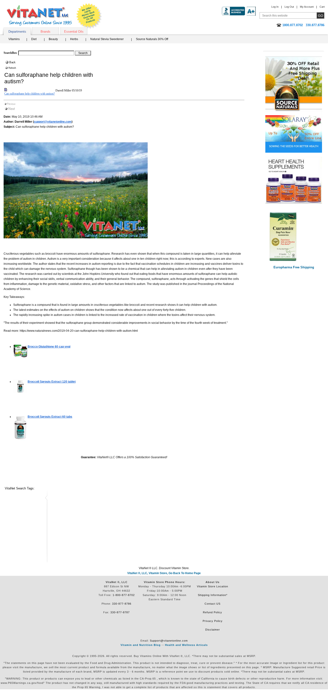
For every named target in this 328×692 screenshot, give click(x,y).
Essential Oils (74, 31)
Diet (33, 39)
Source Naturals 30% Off (152, 39)
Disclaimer (212, 629)
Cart (322, 6)
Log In (275, 6)
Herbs (74, 39)
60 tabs (50, 416)
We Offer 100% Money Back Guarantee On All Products (89, 16)
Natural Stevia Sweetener (107, 39)
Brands (45, 31)
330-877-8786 (121, 603)
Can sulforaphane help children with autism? (29, 93)
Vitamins (14, 39)
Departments (17, 31)
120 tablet (52, 381)
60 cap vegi (49, 346)
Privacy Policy (213, 621)
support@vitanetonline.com (53, 121)
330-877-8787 (120, 612)
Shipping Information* (212, 595)
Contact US (212, 603)
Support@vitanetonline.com (169, 640)
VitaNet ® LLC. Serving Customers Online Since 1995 (39, 15)
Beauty (53, 39)
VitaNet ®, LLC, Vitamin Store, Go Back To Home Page (164, 573)
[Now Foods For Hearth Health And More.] (293, 180)
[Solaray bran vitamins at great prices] (293, 132)
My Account (307, 6)
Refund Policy (212, 612)
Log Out (289, 6)
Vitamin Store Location (212, 586)
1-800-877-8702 (124, 595)
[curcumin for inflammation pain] (293, 236)
